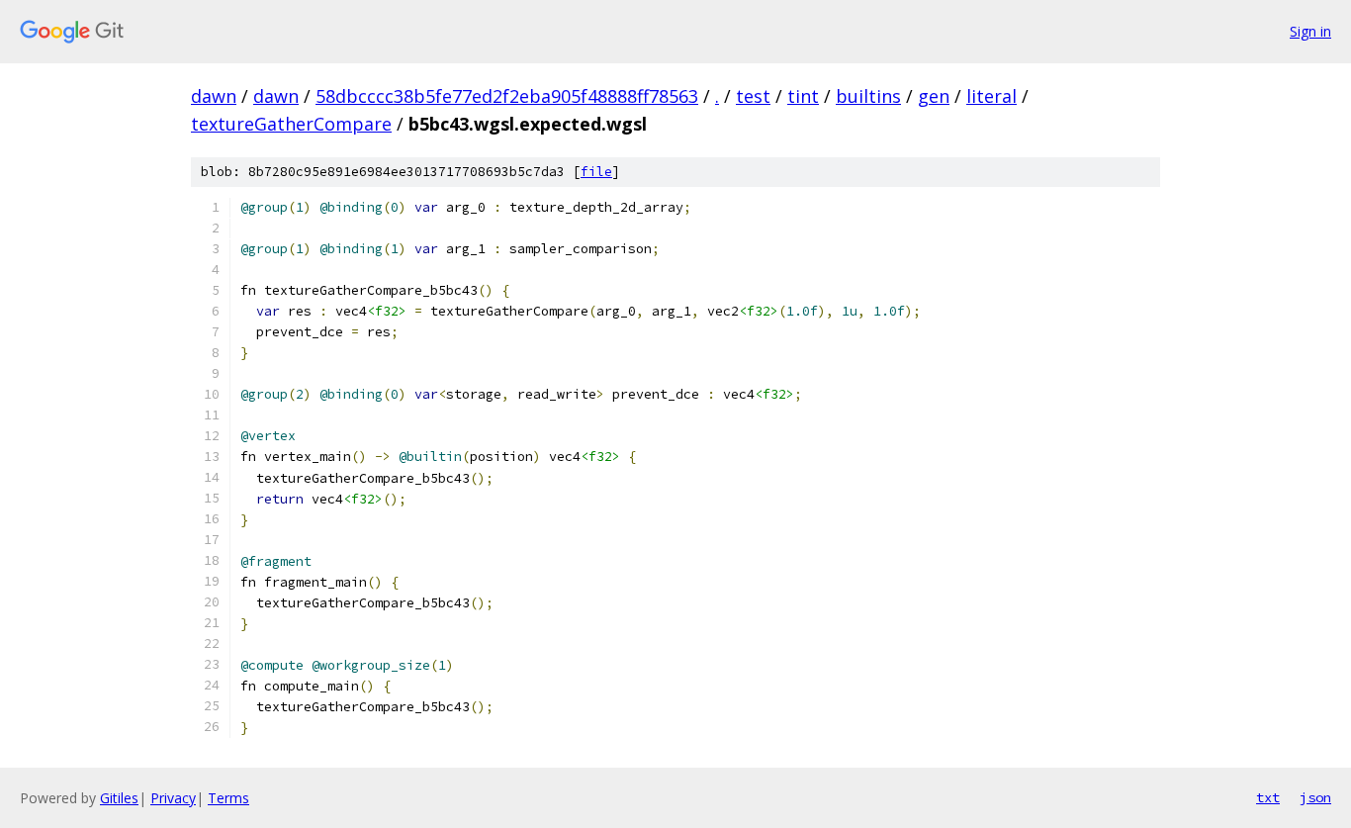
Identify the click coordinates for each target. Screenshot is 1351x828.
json (1315, 797)
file (596, 171)
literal (991, 96)
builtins (868, 96)
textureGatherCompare (291, 124)
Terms (228, 797)
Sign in (1310, 31)
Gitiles (119, 797)
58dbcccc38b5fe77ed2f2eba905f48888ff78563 (506, 96)
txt (1268, 797)
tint (803, 96)
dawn (213, 96)
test (753, 96)
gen (933, 96)
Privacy (173, 797)
